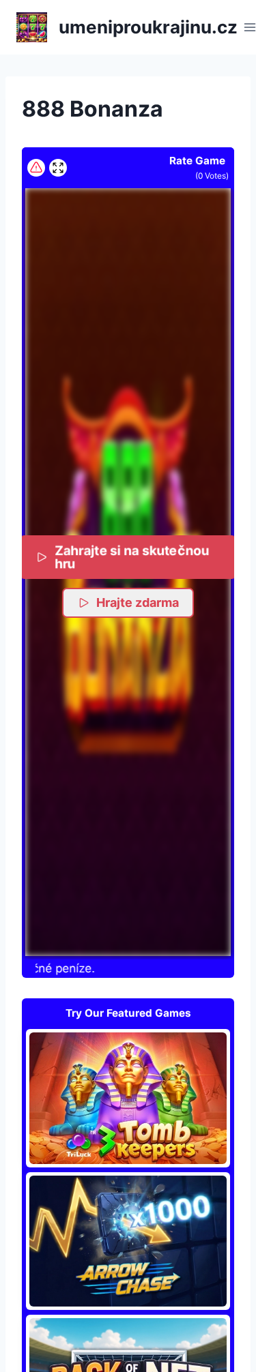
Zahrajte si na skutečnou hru (132, 556)
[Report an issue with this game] (36, 168)
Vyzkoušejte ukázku (128, 1098)
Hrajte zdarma (137, 602)
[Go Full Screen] (58, 168)
